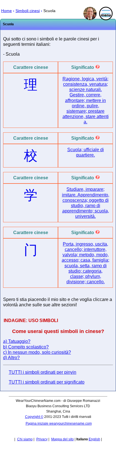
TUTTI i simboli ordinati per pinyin (42, 372)
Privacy (42, 439)
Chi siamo (25, 439)
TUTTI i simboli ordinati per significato (46, 382)
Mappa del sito (62, 439)
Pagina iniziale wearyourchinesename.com (59, 423)
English (94, 439)
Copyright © (34, 417)
